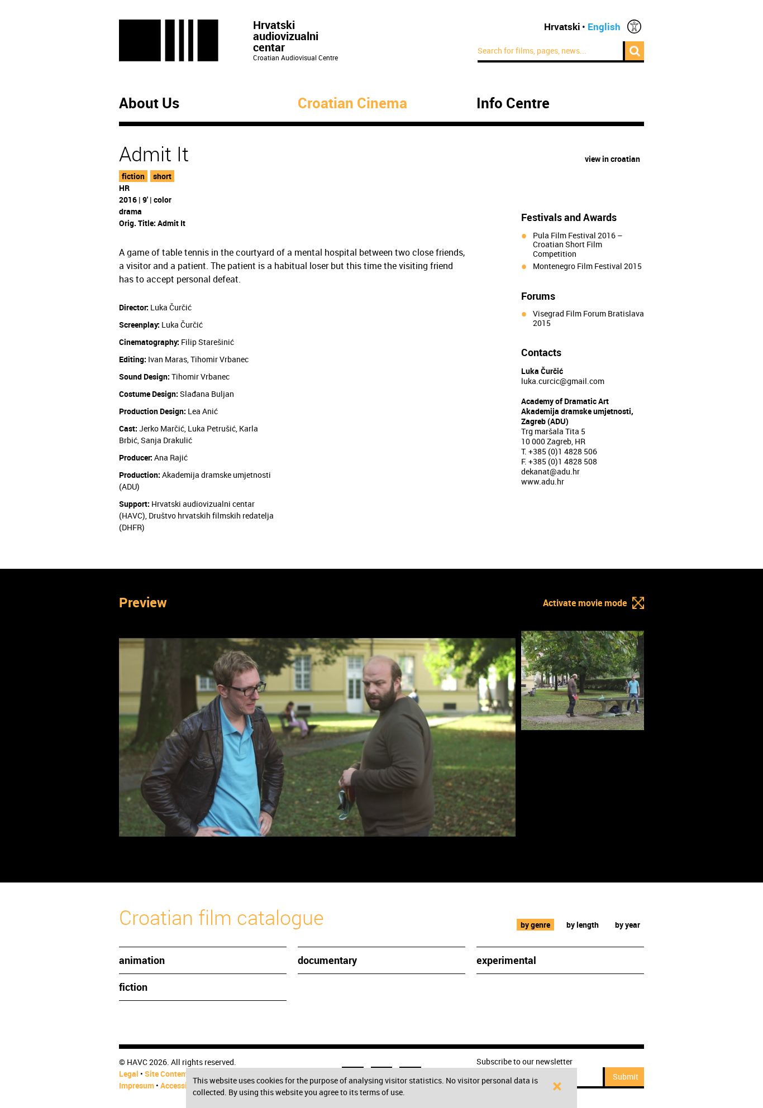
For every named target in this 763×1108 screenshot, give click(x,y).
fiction (133, 176)
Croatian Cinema (352, 103)
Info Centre (513, 103)
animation (142, 960)
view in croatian (612, 159)
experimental (506, 960)
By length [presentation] (582, 924)
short (162, 176)
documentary (327, 960)
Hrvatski (562, 26)
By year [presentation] (627, 924)
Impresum (136, 1085)
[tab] (536, 924)
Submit (625, 1076)
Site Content (166, 1073)
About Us (149, 103)
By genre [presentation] (535, 924)
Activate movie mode (585, 603)
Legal (129, 1073)
